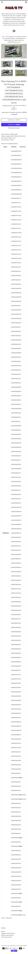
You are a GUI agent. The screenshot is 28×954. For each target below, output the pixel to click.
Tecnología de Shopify (22, 945)
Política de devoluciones (7, 935)
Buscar (3, 931)
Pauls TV (15, 945)
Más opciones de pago (14, 127)
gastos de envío (8, 105)
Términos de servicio (6, 937)
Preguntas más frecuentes (8, 933)
